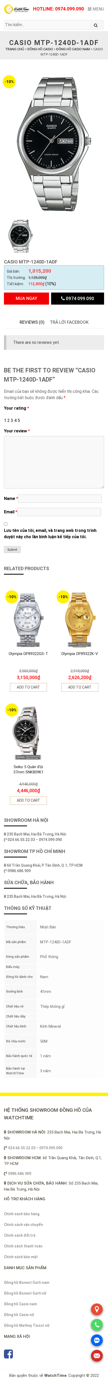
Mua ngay (26, 298)
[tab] (32, 322)
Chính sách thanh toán (23, 1246)
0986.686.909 (19, 871)
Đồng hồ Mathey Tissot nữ (27, 1325)
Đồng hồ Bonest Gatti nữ (25, 1293)
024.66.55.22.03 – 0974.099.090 (35, 840)
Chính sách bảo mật (21, 1257)
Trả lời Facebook (69, 322)
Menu (97, 9)
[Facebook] (8, 1356)
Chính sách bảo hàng (21, 1214)
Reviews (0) (32, 322)
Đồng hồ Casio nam (20, 1304)
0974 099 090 (79, 298)
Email (10, 511)
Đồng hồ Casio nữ (19, 1315)
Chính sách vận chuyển (23, 1225)
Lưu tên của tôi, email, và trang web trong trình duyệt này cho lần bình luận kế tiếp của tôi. (50, 533)
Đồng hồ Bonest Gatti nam (26, 1282)
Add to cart (28, 687)
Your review (17, 430)
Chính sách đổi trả (19, 1235)
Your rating (16, 408)
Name (11, 498)
